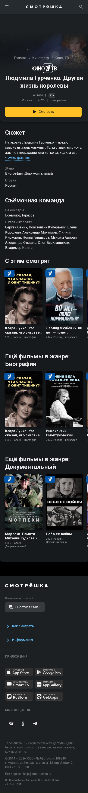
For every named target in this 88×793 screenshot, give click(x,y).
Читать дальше (17, 158)
